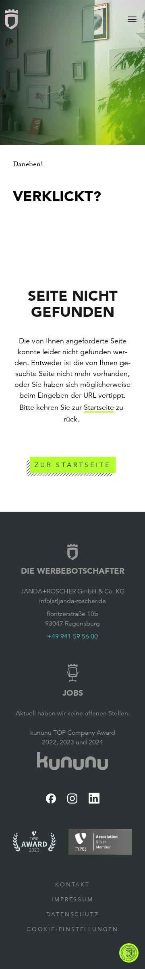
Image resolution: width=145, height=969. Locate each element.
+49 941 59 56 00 (72, 636)
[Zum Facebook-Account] (51, 798)
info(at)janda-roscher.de (72, 601)
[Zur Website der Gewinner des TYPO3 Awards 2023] (34, 841)
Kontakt (72, 884)
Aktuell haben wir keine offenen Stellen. (73, 713)
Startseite (99, 407)
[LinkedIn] (94, 798)
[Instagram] (72, 798)
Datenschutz (72, 914)
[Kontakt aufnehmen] (129, 953)
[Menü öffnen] (132, 19)
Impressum (72, 899)
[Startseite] (11, 19)
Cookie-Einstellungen (72, 929)
